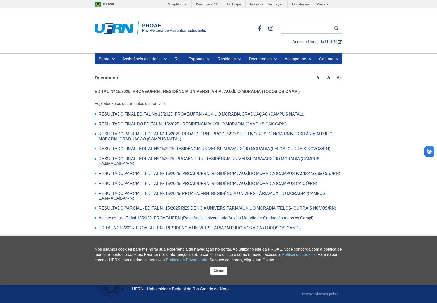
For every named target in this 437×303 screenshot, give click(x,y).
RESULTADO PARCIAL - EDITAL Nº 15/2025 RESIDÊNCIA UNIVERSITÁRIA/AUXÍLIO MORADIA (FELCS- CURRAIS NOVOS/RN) (217, 208)
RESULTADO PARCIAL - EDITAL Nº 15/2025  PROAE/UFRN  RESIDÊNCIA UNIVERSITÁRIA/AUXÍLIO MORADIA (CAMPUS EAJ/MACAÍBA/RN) (212, 195)
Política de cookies (299, 254)
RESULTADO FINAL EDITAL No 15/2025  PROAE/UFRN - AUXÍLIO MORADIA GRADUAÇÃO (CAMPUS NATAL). (201, 114)
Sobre (104, 59)
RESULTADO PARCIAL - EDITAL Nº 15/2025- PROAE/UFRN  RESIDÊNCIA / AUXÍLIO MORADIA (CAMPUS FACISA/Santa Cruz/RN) (219, 173)
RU (177, 59)
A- (318, 77)
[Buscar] (336, 28)
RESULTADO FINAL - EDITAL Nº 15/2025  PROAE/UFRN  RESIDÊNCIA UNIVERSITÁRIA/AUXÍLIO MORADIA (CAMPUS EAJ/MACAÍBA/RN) (209, 161)
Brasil (108, 4)
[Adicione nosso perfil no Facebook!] (260, 28)
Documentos (260, 59)
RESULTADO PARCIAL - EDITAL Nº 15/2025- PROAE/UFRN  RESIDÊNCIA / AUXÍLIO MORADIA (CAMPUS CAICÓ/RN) (208, 183)
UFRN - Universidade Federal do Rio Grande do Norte (181, 289)
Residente (226, 59)
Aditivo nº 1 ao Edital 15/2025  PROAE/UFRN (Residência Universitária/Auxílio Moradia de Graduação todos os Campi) (206, 218)
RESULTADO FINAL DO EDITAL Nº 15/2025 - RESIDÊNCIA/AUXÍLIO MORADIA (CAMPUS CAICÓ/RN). (193, 124)
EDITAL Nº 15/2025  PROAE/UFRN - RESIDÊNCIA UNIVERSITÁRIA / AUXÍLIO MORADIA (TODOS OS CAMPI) (200, 228)
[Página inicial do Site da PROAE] (150, 28)
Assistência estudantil (142, 59)
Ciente (219, 271)
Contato (326, 59)
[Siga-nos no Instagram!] (270, 28)
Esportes (196, 59)
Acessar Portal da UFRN (315, 42)
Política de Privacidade (186, 260)
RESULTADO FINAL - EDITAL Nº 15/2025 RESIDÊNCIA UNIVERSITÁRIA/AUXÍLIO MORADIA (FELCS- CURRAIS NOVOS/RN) (214, 149)
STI (339, 294)
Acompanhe (295, 59)
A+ (339, 77)
